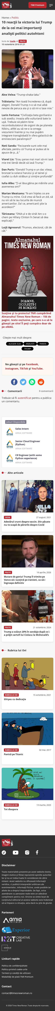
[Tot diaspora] (27, 793)
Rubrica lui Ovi (11, 695)
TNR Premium (37, 5)
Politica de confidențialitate (14, 965)
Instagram (11, 368)
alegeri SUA (15, 343)
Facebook (32, 364)
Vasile (13, 41)
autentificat (24, 398)
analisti (30, 343)
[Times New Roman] (7, 5)
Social (7, 517)
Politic (15, 17)
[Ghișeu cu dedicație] (27, 683)
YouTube (37, 368)
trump (27, 348)
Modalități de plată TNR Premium (17, 976)
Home (5, 17)
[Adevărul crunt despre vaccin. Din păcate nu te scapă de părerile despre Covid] (27, 506)
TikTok (24, 368)
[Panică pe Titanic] (27, 738)
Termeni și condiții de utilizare (16, 973)
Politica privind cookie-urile (14, 969)
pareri (43, 343)
